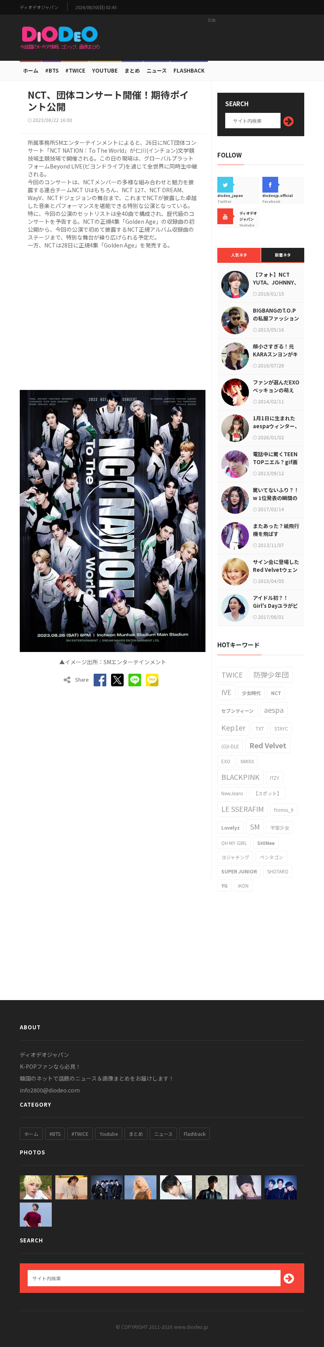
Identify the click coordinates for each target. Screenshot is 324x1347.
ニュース (157, 70)
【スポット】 (267, 793)
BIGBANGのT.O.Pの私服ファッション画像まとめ (276, 318)
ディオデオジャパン (39, 7)
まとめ (132, 70)
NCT (276, 692)
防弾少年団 (271, 674)
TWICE (232, 674)
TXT (260, 728)
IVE (226, 692)
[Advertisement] (211, 37)
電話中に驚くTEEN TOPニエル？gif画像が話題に (275, 462)
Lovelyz (230, 827)
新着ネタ (283, 255)
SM (255, 826)
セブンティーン (237, 710)
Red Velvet (267, 745)
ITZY (274, 777)
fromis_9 (284, 809)
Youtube (109, 1133)
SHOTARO (277, 871)
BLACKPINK (240, 777)
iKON (243, 885)
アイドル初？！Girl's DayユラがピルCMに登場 (275, 605)
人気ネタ (239, 255)
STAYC (281, 728)
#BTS (51, 70)
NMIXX (247, 761)
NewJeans (232, 793)
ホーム (30, 70)
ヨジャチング (235, 857)
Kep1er (233, 727)
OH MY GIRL (234, 842)
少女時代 (251, 692)
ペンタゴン (271, 857)
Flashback (189, 70)
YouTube (105, 70)
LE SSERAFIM (242, 809)
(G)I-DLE (230, 746)
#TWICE (80, 1133)
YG (224, 885)
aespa (274, 709)
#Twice (75, 70)
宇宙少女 (279, 827)
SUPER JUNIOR (239, 871)
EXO (225, 761)
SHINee (266, 842)
